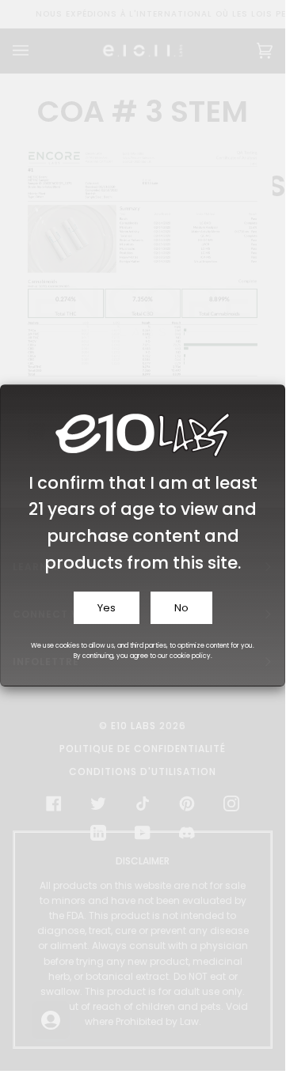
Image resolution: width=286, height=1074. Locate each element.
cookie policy (190, 656)
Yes (106, 607)
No (181, 607)
